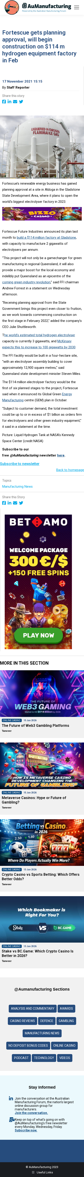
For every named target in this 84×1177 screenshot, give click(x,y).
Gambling (66, 1021)
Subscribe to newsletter (19, 464)
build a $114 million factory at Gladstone (46, 238)
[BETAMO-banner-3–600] (38, 648)
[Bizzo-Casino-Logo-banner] (42, 219)
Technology (44, 1058)
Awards (66, 1008)
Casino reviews (22, 1021)
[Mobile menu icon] (77, 7)
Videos (64, 1058)
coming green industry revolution (26, 282)
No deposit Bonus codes (28, 1045)
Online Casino (64, 1045)
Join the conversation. (31, 1113)
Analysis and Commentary (32, 1008)
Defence (46, 1021)
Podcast (21, 1058)
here (61, 455)
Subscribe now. (26, 1130)
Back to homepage (70, 470)
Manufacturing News (18, 487)
